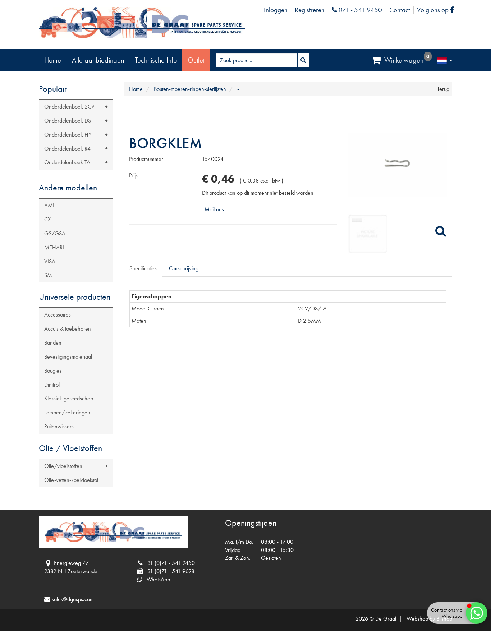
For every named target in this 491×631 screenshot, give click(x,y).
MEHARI (54, 247)
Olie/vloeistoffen (63, 466)
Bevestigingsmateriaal (68, 356)
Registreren (310, 10)
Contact (399, 10)
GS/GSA (54, 233)
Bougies (52, 370)
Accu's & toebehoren (67, 328)
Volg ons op (437, 10)
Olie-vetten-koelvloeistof (71, 480)
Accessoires (57, 314)
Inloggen (276, 10)
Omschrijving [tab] (183, 268)
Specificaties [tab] (143, 268)
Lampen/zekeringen (67, 412)
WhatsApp (156, 579)
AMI (49, 205)
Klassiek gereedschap (68, 398)
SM (48, 275)
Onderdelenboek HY (67, 134)
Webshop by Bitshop (429, 618)
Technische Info (156, 60)
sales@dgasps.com (73, 599)
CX (47, 219)
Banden (52, 342)
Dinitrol (52, 384)
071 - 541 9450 (359, 10)
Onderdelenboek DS (67, 120)
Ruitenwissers (59, 426)
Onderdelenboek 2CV (69, 106)
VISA (49, 261)
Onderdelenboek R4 (67, 148)
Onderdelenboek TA (67, 162)
